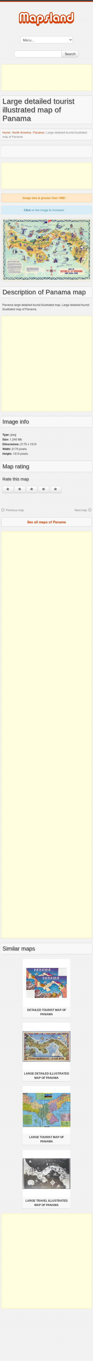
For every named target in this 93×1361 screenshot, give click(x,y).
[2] (20, 489)
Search (70, 53)
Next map (81, 510)
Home (6, 132)
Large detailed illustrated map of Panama (46, 1076)
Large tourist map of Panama (46, 1139)
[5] (55, 489)
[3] (31, 489)
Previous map (15, 510)
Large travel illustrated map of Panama (47, 1203)
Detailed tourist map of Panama (46, 1012)
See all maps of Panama (46, 522)
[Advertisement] (46, 78)
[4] (43, 489)
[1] (8, 489)
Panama (38, 132)
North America (21, 132)
